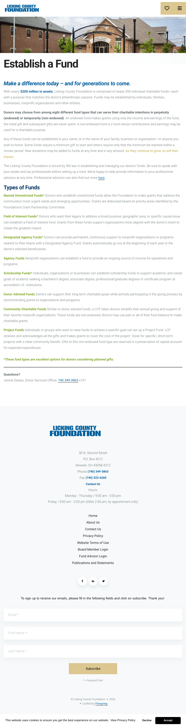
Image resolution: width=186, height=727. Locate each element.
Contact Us (93, 484)
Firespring (101, 703)
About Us (93, 522)
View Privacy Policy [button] (122, 720)
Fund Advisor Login (93, 556)
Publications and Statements (93, 563)
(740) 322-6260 (96, 477)
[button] (179, 8)
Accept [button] (168, 720)
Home (93, 516)
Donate (167, 8)
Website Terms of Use (93, 543)
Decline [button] (146, 720)
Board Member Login (93, 549)
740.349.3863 (68, 380)
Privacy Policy (93, 536)
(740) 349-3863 (98, 471)
